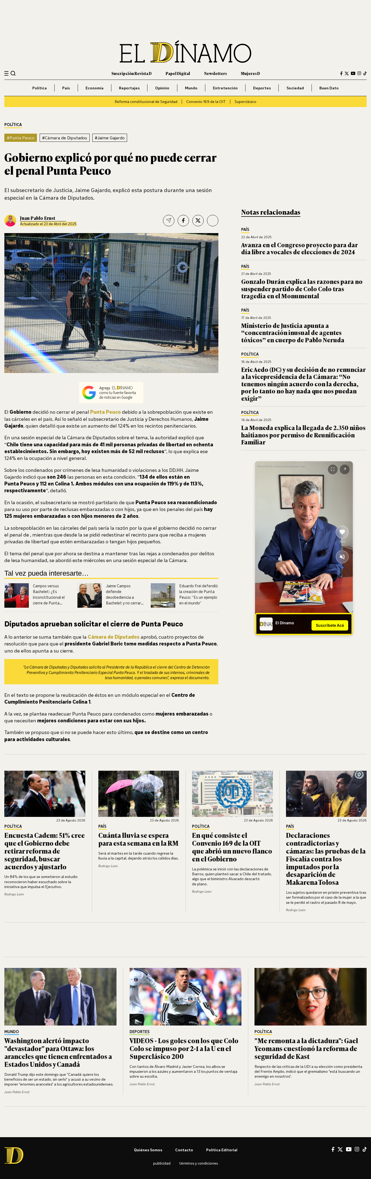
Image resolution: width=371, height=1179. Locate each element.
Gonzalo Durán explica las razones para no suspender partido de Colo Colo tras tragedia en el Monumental (302, 288)
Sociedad (295, 88)
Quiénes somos (148, 1149)
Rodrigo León (14, 894)
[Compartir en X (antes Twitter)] (198, 220)
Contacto (184, 1149)
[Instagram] (359, 73)
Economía (94, 88)
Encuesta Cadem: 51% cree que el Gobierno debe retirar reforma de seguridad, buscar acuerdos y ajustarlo (44, 850)
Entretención (225, 88)
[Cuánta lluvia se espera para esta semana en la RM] (138, 794)
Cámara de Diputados (114, 637)
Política (39, 88)
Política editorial (221, 1149)
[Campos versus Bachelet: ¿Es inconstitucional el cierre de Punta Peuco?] (16, 595)
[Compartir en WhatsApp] (212, 220)
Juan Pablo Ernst (37, 218)
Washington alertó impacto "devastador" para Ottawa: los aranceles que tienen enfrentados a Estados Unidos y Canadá (58, 1052)
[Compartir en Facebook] (183, 220)
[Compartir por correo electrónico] (168, 220)
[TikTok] (365, 73)
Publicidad (162, 1163)
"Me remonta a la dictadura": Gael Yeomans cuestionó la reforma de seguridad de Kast (306, 1048)
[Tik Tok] (365, 1149)
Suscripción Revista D (131, 73)
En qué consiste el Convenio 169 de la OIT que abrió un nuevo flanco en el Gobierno (232, 846)
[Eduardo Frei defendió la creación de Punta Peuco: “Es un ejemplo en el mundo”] (163, 595)
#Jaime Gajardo (110, 137)
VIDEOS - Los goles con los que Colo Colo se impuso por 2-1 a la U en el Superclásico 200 (184, 1048)
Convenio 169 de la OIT (206, 101)
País (66, 88)
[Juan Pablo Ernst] (10, 221)
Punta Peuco (105, 412)
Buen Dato (329, 88)
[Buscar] (13, 73)
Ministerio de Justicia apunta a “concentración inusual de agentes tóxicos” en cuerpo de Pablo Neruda (292, 332)
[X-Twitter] (347, 73)
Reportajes (129, 88)
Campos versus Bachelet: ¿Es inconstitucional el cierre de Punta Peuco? (49, 597)
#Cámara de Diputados (64, 137)
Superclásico (245, 101)
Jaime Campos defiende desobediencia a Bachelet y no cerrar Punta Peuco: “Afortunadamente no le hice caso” (125, 603)
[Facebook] (341, 73)
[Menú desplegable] (6, 73)
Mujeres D (250, 73)
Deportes (262, 88)
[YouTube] (353, 73)
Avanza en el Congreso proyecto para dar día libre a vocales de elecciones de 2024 (299, 248)
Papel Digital (178, 73)
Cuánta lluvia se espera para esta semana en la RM (138, 839)
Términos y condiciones (198, 1163)
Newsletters (215, 73)
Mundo (191, 88)
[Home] (185, 51)
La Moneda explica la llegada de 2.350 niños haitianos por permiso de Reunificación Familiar (303, 434)
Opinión (162, 88)
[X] (340, 1149)
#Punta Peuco (20, 137)
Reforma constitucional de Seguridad (146, 101)
